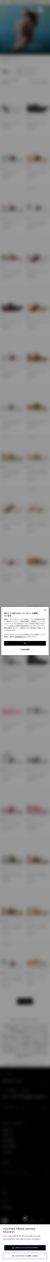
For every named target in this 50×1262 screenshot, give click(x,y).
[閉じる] (45, 610)
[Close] (25, 1218)
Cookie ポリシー (20, 636)
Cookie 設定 (24, 649)
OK (25, 643)
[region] (25, 631)
